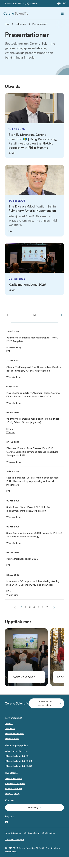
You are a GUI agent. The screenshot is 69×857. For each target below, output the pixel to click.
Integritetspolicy (13, 833)
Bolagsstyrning (12, 793)
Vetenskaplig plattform (16, 751)
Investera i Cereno (13, 778)
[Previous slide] (8, 315)
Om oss (9, 723)
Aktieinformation (13, 788)
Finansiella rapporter (15, 783)
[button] (13, 347)
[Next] (54, 607)
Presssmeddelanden (14, 733)
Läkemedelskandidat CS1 (17, 756)
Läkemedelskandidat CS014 (18, 761)
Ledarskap (10, 728)
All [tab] (34, 315)
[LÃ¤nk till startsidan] (16, 13)
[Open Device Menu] (62, 13)
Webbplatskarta (31, 833)
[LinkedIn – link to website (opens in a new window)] (6, 822)
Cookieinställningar (14, 839)
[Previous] (15, 607)
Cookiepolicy (48, 833)
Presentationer (12, 738)
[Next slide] (61, 315)
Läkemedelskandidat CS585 (18, 766)
